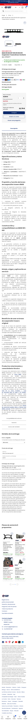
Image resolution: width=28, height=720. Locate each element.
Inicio (2, 718)
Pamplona (16, 706)
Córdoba (4, 694)
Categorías (8, 718)
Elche (9, 699)
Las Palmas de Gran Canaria (9, 692)
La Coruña (4, 699)
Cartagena (14, 701)
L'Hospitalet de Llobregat (7, 696)
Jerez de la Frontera (11, 703)
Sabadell (20, 701)
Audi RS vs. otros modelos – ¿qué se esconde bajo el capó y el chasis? (14, 391)
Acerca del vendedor (14, 427)
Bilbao (23, 692)
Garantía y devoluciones (8, 604)
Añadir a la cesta (14, 116)
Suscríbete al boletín (7, 613)
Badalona (4, 701)
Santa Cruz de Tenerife (7, 706)
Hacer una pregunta (14, 120)
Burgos (11, 710)
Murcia (8, 689)
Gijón (15, 696)
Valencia (14, 687)
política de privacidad (8, 602)
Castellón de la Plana (7, 713)
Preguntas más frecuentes (9, 606)
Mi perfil (25, 718)
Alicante (19, 692)
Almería (21, 706)
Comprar (14, 112)
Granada (13, 699)
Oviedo (9, 701)
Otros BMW (17, 374)
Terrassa (19, 699)
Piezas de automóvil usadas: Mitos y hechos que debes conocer (14, 407)
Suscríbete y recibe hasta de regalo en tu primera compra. (13, 1)
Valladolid (9, 694)
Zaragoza (23, 687)
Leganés (21, 708)
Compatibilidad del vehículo (14, 418)
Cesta (14, 717)
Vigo (14, 694)
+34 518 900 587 (8, 629)
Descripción (14, 128)
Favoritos (19, 718)
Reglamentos (5, 600)
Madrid (3, 687)
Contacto (4, 611)
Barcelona (8, 687)
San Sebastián (5, 710)
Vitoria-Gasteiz (21, 696)
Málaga (4, 689)
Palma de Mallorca (15, 689)
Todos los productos (7, 609)
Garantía (14, 422)
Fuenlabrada (15, 708)
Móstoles (4, 703)
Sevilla (18, 687)
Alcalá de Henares (6, 708)
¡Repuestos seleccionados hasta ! (13, 4)
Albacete (16, 710)
